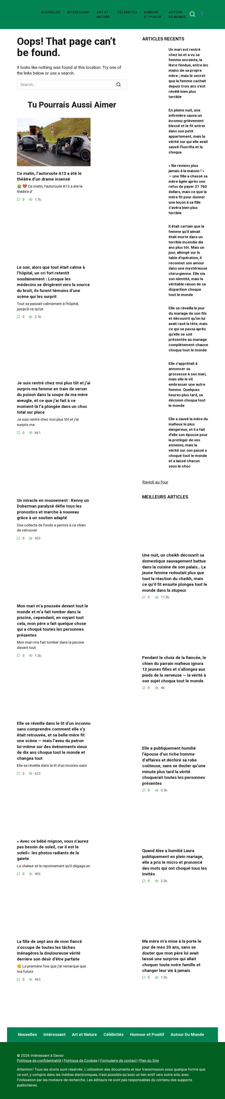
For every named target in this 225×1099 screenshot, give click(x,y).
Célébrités (127, 12)
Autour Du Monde (187, 1034)
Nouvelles (50, 12)
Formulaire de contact (118, 1060)
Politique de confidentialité (39, 1060)
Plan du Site (149, 1060)
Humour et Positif (147, 1034)
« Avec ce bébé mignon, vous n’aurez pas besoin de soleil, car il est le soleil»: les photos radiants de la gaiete (53, 850)
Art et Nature (84, 1034)
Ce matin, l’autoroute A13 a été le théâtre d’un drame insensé (49, 176)
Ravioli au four (155, 482)
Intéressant (78, 12)
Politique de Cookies (81, 1060)
